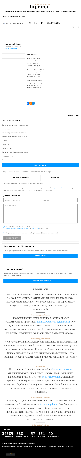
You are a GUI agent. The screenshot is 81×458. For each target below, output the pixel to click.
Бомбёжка (5, 144)
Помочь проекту (40, 256)
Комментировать (12, 238)
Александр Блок (49, 404)
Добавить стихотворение (42, 281)
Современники (20, 11)
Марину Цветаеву (62, 369)
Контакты (61, 447)
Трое (3, 160)
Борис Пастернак (51, 376)
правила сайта (59, 188)
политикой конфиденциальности (17, 228)
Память (4, 140)
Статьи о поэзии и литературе (50, 11)
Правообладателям (40, 447)
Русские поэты (9, 11)
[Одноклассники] (30, 103)
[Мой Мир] (33, 103)
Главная (4, 16)
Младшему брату (8, 156)
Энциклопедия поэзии (32, 11)
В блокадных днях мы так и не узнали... (15, 137)
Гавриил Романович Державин (52, 321)
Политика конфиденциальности (12, 447)
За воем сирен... (7, 148)
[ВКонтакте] (28, 103)
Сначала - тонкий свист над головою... (15, 152)
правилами (35, 228)
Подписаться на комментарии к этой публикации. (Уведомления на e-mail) (32, 233)
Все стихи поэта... (40, 165)
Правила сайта (28, 447)
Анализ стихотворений (68, 11)
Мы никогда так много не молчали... (14, 133)
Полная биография (10, 48)
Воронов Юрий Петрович (18, 16)
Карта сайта (69, 447)
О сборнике (52, 447)
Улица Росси (6, 129)
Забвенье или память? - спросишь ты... (15, 125)
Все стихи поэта (8, 51)
